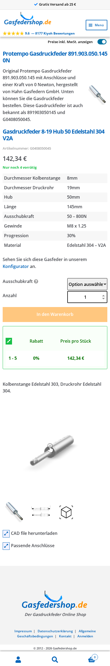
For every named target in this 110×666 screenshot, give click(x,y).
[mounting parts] (6, 546)
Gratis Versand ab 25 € (57, 4)
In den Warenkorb (55, 314)
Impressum (23, 631)
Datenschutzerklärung (55, 631)
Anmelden (85, 636)
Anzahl (10, 295)
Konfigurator (16, 266)
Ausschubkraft (18, 281)
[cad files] (6, 534)
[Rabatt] (9, 341)
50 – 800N (77, 216)
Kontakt (65, 636)
